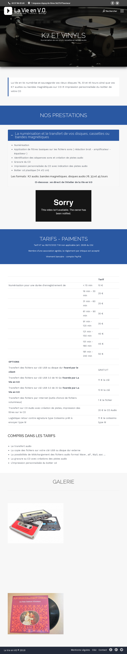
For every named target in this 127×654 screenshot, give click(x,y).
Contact (103, 650)
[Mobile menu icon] (122, 11)
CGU (94, 650)
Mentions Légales (80, 650)
